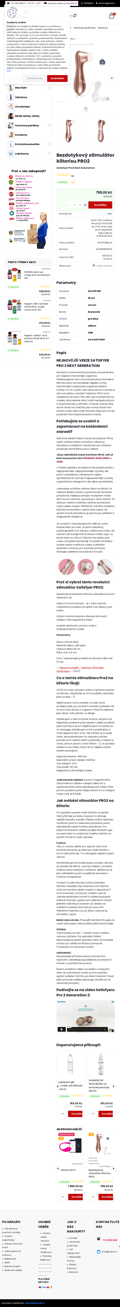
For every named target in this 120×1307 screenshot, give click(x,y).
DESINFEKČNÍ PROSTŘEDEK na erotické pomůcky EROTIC (99, 1085)
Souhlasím (57, 78)
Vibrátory (71, 38)
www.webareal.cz (35, 1303)
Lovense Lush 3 (67, 1169)
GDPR (7, 1262)
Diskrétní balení (12, 1266)
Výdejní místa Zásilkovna (46, 1248)
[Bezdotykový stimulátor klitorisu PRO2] (85, 76)
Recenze (103, 27)
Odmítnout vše (34, 78)
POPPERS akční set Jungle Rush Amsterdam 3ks (37, 275)
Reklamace (10, 1258)
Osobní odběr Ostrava (45, 1237)
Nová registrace (107, 3)
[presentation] (112, 78)
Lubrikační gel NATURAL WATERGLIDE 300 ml (70, 1086)
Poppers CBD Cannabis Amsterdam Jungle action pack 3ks (36, 306)
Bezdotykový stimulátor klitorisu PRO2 (100, 1173)
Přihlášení (89, 3)
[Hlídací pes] (100, 266)
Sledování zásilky (13, 1270)
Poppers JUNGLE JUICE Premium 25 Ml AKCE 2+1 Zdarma (36, 338)
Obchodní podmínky (85, 27)
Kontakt (73, 1238)
